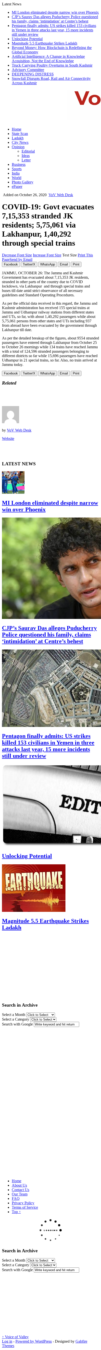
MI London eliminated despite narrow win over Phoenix (55, 12)
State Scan (20, 134)
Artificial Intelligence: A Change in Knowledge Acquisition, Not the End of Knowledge (48, 58)
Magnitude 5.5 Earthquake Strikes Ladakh (44, 43)
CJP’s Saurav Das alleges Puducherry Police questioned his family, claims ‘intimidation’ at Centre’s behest (55, 19)
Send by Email (21, 259)
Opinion (18, 147)
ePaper (17, 186)
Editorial (28, 151)
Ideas (26, 156)
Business (18, 164)
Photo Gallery (22, 182)
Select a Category (15, 1019)
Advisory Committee (28, 70)
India (16, 173)
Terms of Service (25, 1207)
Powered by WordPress (33, 1341)
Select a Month (13, 1014)
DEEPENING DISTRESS (33, 74)
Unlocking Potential (27, 39)
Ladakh (18, 138)
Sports (17, 169)
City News (20, 142)
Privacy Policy (23, 1203)
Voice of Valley (15, 1337)
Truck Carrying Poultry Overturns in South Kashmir (52, 65)
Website (8, 438)
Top (16, 1212)
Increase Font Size (47, 255)
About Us (19, 1185)
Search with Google (17, 1024)
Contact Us (20, 1190)
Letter (26, 160)
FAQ (16, 1198)
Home (16, 129)
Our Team (19, 1194)
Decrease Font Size (17, 255)
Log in (7, 1341)
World (16, 178)
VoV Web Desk (61, 195)
